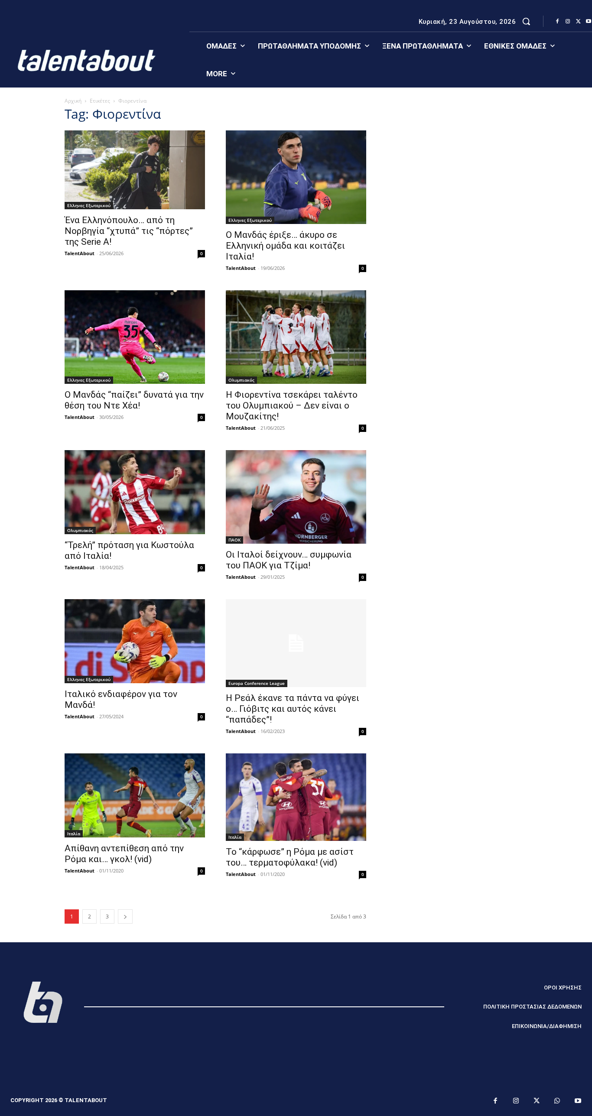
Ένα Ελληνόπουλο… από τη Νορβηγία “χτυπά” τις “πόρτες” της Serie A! (129, 231)
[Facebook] (557, 21)
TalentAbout (79, 253)
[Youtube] (578, 1101)
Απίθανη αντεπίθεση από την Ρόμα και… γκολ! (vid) (124, 853)
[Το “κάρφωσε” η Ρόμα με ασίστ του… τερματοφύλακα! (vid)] (296, 797)
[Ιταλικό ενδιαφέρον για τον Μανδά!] (135, 641)
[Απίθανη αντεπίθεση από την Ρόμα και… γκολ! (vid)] (135, 795)
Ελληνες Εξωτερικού (89, 205)
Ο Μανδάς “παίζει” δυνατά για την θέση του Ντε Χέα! (134, 400)
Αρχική (73, 100)
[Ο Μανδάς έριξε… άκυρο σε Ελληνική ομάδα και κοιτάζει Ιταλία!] (296, 177)
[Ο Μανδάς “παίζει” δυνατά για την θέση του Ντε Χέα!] (135, 337)
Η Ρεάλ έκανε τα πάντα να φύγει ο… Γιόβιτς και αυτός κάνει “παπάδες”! (292, 709)
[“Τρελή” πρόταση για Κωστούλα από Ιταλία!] (135, 492)
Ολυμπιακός (241, 380)
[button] (526, 21)
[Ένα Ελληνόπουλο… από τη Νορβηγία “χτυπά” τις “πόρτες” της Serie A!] (135, 169)
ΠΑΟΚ (234, 540)
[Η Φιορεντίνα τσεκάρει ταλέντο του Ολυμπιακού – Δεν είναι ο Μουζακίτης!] (296, 337)
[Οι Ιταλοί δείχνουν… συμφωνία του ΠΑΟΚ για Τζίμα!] (296, 497)
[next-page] (125, 916)
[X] (578, 21)
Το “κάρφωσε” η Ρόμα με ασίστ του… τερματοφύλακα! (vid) (290, 857)
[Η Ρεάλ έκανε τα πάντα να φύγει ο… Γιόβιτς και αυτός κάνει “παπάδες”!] (296, 643)
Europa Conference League (256, 683)
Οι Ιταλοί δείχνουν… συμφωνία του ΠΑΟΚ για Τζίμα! (288, 560)
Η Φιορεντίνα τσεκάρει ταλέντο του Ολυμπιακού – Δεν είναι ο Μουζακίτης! (292, 405)
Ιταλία (73, 834)
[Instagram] (568, 21)
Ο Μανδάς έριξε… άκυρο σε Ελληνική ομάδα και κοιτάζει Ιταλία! (285, 246)
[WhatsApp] (557, 1101)
